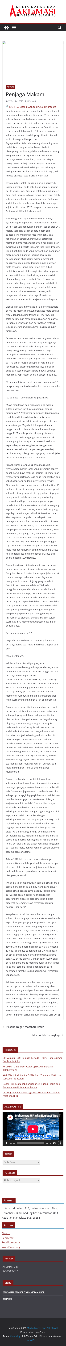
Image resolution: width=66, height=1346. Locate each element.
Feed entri (8, 1238)
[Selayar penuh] (59, 1143)
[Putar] (6, 1143)
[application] (33, 1129)
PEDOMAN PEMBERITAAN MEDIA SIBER (24, 1292)
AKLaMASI (31, 101)
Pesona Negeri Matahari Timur (25, 1027)
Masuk (6, 1233)
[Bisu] (54, 1143)
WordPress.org (11, 1247)
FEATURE (10, 87)
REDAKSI (7, 1298)
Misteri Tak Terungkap (46, 1035)
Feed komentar (11, 1242)
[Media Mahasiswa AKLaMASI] (6, 27)
